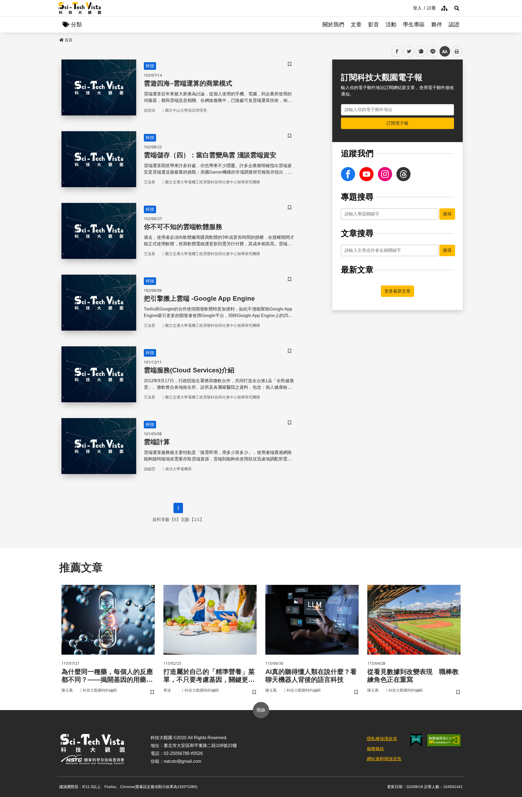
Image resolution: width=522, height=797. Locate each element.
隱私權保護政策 (382, 738)
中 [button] (445, 51)
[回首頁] (79, 8)
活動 (391, 24)
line (431, 51)
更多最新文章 (397, 291)
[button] (457, 8)
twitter (409, 51)
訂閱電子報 (397, 123)
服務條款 (375, 748)
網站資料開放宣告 (384, 759)
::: (409, 8)
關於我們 (333, 24)
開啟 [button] (261, 710)
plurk (420, 51)
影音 (373, 24)
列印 (456, 51)
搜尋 (447, 214)
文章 (356, 24)
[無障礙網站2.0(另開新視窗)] (444, 740)
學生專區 (414, 24)
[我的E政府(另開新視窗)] (416, 740)
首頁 (68, 40)
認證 (454, 24)
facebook (397, 51)
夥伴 (436, 24)
